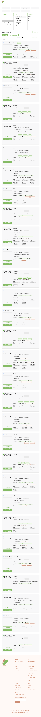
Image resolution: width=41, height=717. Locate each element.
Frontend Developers (31, 663)
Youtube (16, 668)
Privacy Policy (27, 710)
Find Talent (5, 35)
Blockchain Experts (25, 10)
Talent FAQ (30, 687)
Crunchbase (17, 664)
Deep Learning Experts (32, 671)
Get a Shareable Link (13, 35)
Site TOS (12, 710)
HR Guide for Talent (31, 689)
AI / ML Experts (6, 10)
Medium (16, 666)
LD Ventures (17, 692)
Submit (17, 702)
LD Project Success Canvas (19, 694)
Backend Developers (31, 664)
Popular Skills (17, 689)
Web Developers (6, 8)
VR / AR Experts (15, 10)
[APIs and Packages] (8, 29)
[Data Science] (8, 27)
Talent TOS (22, 710)
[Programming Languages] (8, 19)
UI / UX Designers (25, 8)
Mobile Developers (15, 8)
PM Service (30, 680)
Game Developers (34, 8)
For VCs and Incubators (19, 661)
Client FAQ (29, 685)
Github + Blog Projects (32, 690)
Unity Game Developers (32, 677)
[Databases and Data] (8, 23)
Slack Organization (18, 663)
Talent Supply (17, 690)
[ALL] (8, 17)
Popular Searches (18, 687)
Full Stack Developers (31, 661)
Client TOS (17, 710)
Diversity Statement (18, 671)
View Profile (8, 54)
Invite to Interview (8, 56)
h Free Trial (26, 45)
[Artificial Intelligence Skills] (8, 25)
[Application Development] (8, 21)
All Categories (17, 685)
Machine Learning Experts (32, 670)
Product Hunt (17, 670)
